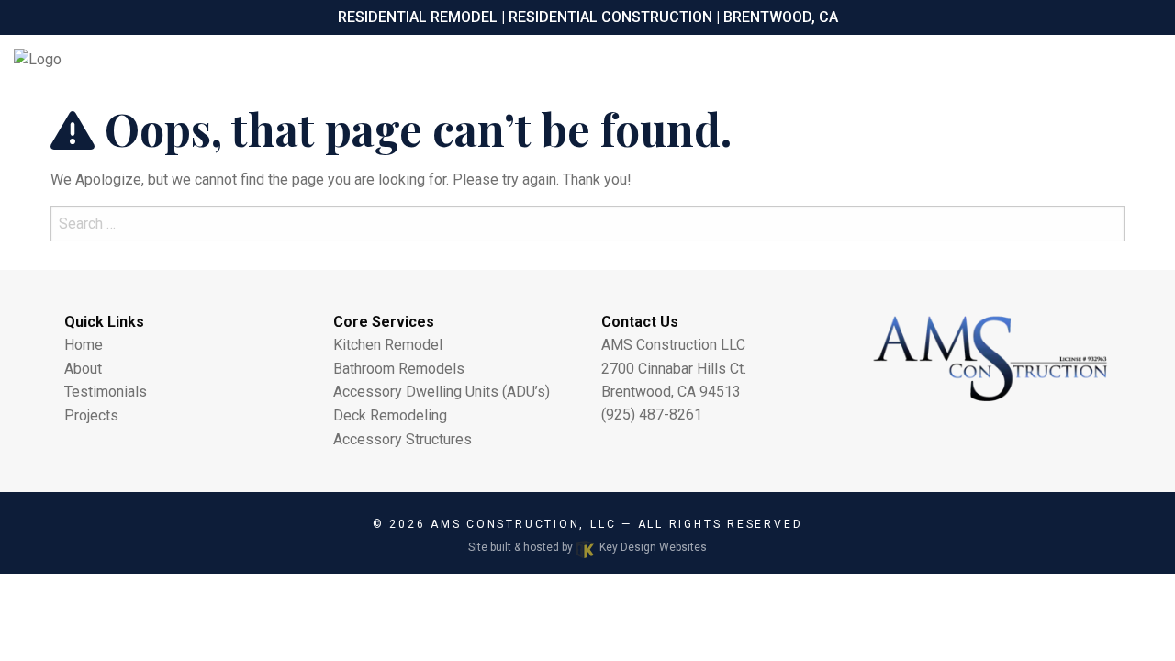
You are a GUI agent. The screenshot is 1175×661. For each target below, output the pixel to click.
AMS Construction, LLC (526, 524)
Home (83, 344)
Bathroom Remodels (398, 368)
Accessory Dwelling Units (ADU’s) (441, 391)
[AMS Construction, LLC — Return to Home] (147, 60)
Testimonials (105, 391)
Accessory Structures (402, 439)
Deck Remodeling (390, 415)
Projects (91, 415)
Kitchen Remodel (387, 344)
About (83, 368)
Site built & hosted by (587, 547)
